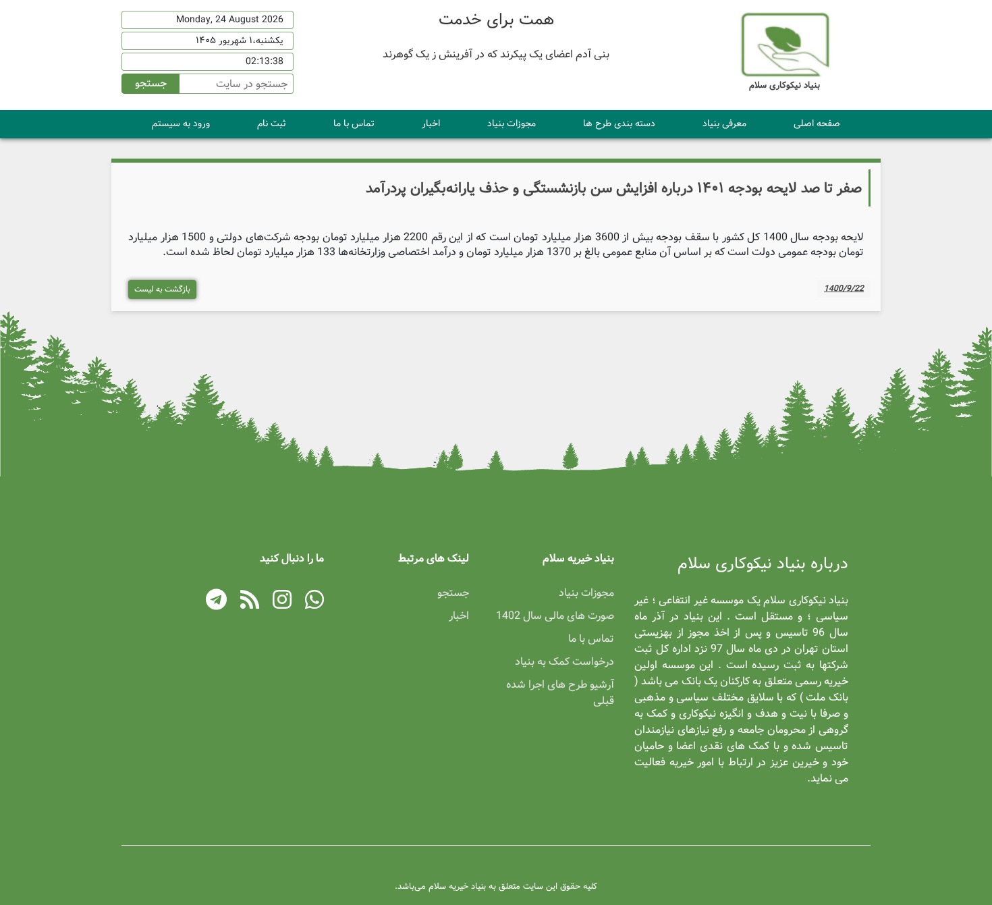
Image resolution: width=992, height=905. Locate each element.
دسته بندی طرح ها (619, 123)
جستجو (151, 83)
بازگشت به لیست (162, 289)
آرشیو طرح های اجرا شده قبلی (560, 692)
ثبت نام (271, 123)
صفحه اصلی (817, 123)
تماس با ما (354, 123)
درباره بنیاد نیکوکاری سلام (763, 564)
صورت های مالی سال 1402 (555, 615)
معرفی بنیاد (724, 123)
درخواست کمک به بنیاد (564, 661)
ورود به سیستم (181, 123)
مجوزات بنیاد (511, 123)
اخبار (431, 123)
